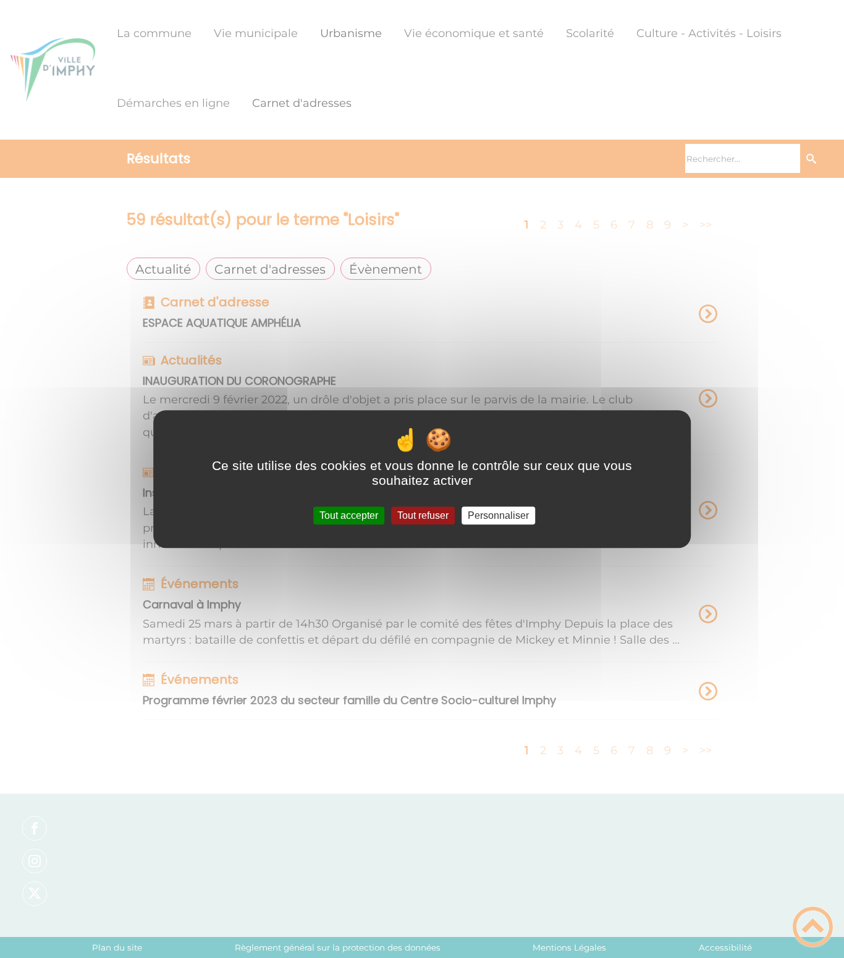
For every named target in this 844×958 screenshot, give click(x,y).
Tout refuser (423, 515)
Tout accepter (348, 515)
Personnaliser (498, 515)
